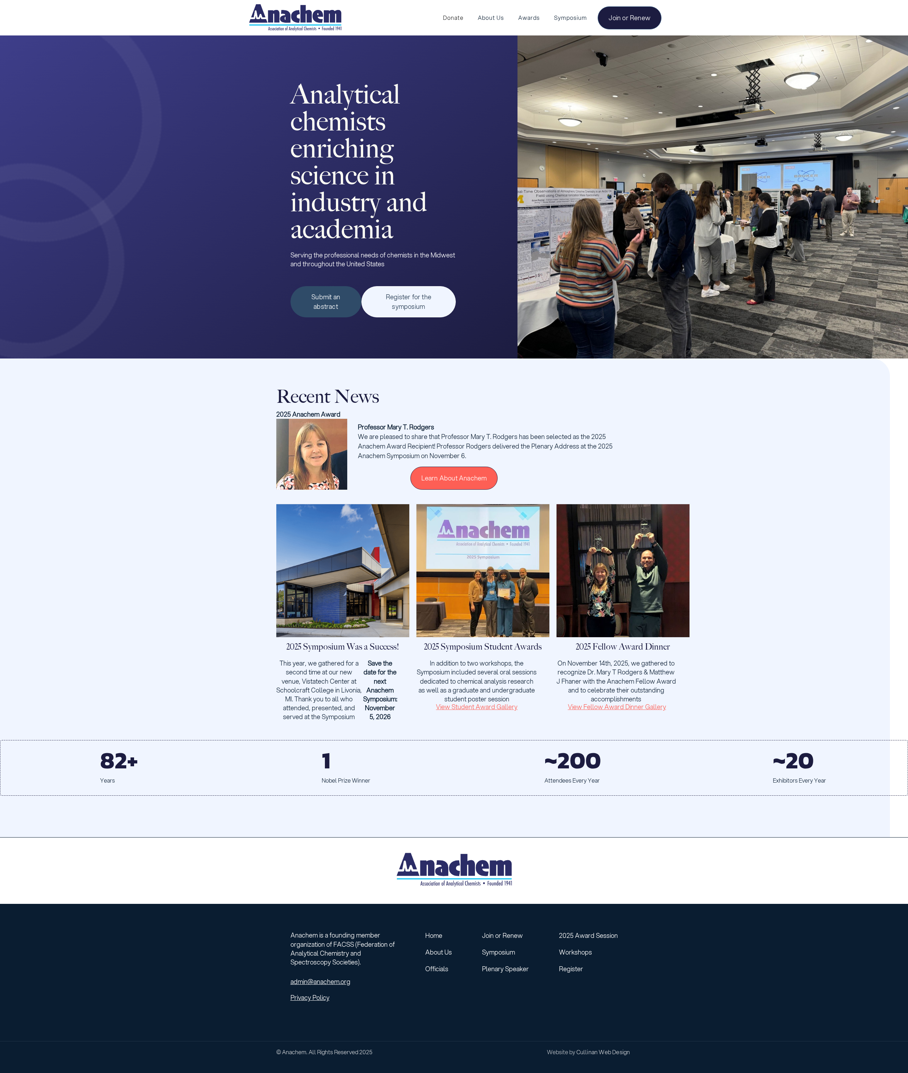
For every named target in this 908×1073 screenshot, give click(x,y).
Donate (453, 17)
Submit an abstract (325, 301)
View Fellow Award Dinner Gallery (617, 706)
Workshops (575, 952)
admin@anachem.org (320, 981)
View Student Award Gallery (476, 706)
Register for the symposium (408, 301)
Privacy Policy (310, 997)
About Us (438, 952)
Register (571, 968)
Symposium (498, 952)
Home (433, 935)
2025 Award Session (588, 935)
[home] (295, 18)
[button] (491, 17)
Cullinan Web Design (603, 1052)
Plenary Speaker (505, 968)
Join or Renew (629, 17)
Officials (436, 968)
